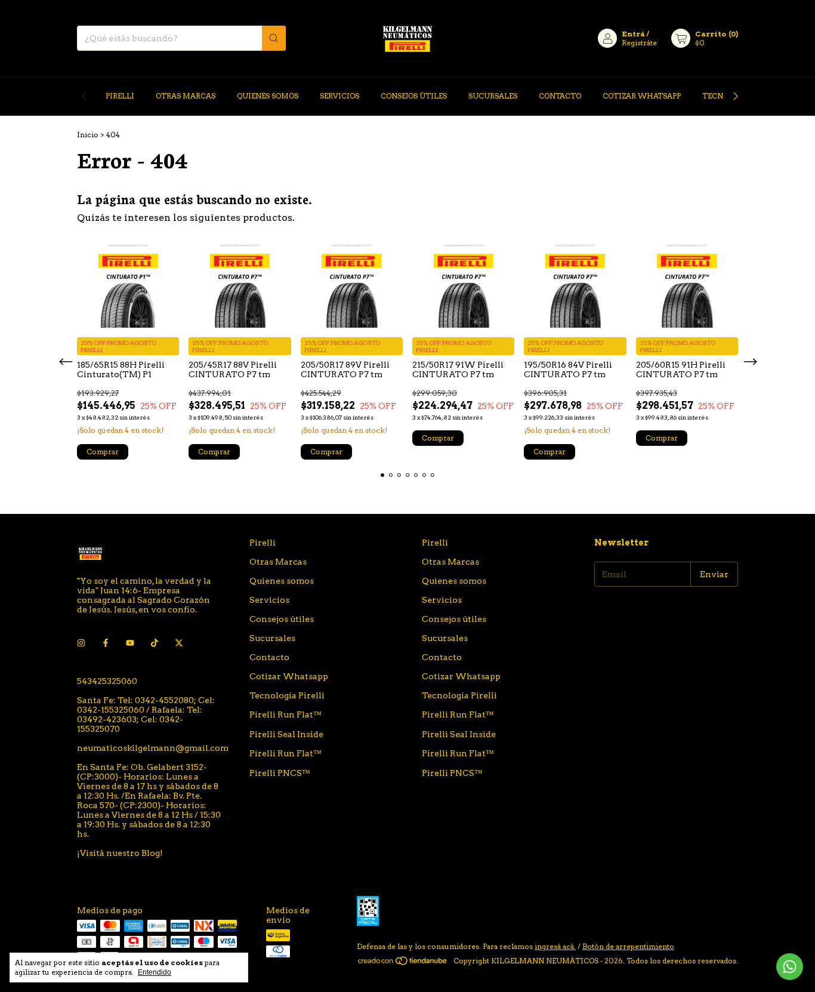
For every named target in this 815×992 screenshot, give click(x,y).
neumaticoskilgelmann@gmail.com (153, 748)
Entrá (633, 33)
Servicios (339, 95)
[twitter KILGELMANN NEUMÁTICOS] (179, 643)
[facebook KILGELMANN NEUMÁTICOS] (105, 643)
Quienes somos (267, 95)
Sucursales (492, 95)
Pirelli (120, 95)
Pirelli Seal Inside (286, 734)
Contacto (560, 95)
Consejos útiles (414, 95)
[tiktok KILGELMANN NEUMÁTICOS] (154, 643)
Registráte (639, 42)
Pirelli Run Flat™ (285, 714)
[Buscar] (274, 38)
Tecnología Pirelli (287, 695)
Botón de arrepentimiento (628, 946)
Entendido (154, 972)
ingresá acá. (555, 946)
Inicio (87, 134)
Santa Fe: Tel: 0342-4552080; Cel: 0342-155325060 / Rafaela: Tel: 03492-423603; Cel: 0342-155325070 (146, 714)
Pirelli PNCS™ (279, 773)
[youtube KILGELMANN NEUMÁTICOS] (130, 643)
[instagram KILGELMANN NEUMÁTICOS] (81, 643)
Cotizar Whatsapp (642, 95)
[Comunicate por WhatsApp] (789, 966)
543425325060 (107, 681)
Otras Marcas (185, 95)
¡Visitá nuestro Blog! (120, 853)
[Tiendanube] (403, 963)
